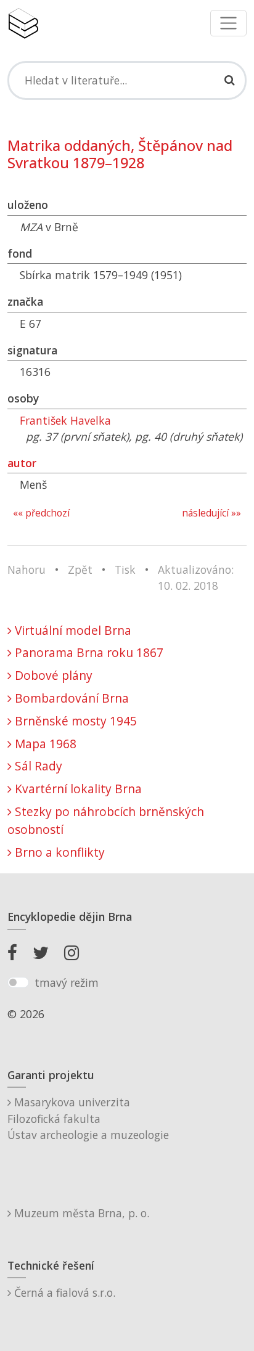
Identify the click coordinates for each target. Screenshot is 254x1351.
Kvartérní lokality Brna (77, 788)
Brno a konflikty (58, 852)
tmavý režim (67, 982)
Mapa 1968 (44, 743)
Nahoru (26, 569)
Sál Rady (37, 765)
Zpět (80, 569)
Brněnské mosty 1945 (74, 720)
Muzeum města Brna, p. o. (80, 1213)
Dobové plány (52, 675)
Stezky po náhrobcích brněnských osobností (105, 820)
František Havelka (65, 420)
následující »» (211, 513)
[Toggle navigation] (228, 23)
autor (21, 462)
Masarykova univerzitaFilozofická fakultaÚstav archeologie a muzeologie (88, 1118)
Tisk (125, 569)
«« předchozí (41, 513)
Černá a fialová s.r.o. (63, 1292)
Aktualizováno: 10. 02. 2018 (196, 577)
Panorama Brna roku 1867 (87, 652)
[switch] (18, 982)
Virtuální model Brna (71, 630)
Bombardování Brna (70, 698)
